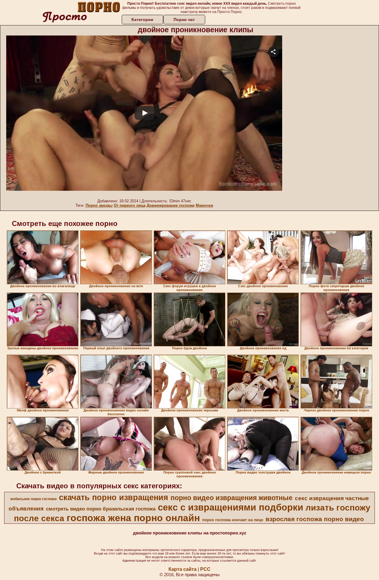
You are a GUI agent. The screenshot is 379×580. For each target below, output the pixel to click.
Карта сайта (182, 569)
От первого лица (129, 205)
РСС (205, 569)
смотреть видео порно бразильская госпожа (100, 509)
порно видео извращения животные (232, 498)
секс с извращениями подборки (230, 507)
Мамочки (204, 205)
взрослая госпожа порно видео (315, 519)
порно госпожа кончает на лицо (232, 520)
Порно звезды (99, 205)
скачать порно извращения (113, 497)
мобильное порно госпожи (33, 499)
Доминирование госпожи (171, 205)
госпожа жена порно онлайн (133, 518)
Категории (142, 19)
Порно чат (184, 19)
